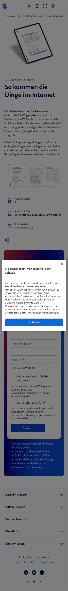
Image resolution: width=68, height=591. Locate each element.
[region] (34, 295)
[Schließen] (61, 264)
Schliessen (34, 322)
